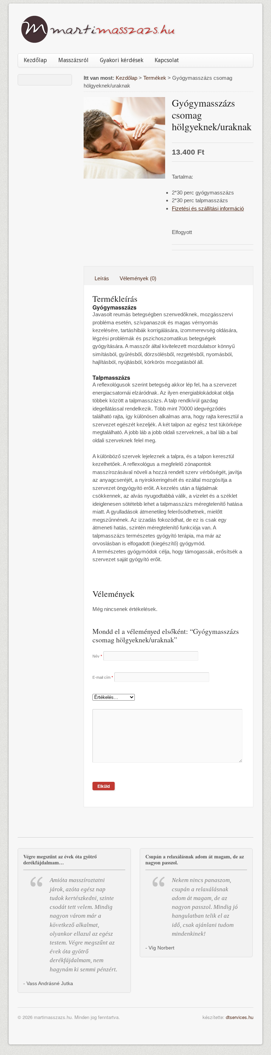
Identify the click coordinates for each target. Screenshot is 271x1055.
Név (97, 656)
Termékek (154, 78)
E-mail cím (102, 677)
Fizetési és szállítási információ (208, 208)
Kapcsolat (167, 60)
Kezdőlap (35, 60)
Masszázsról (73, 60)
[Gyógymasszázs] (124, 138)
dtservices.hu (239, 1017)
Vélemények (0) (138, 278)
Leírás (102, 278)
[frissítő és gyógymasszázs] (98, 40)
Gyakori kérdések (121, 60)
